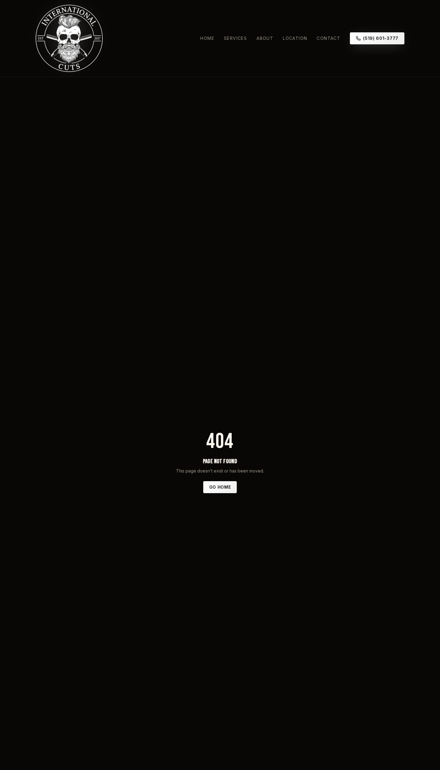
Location (295, 38)
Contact (328, 38)
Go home (220, 487)
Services (235, 38)
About (265, 38)
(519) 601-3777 (380, 38)
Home (207, 38)
